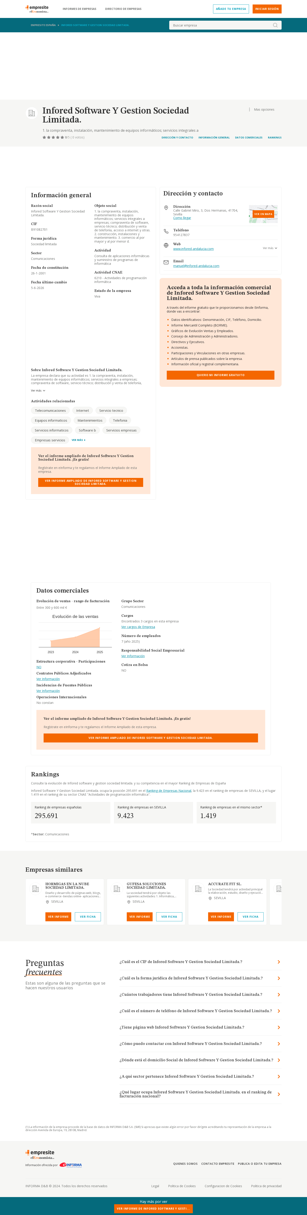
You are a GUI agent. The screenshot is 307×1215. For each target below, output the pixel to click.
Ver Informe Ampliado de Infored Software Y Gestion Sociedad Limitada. (91, 482)
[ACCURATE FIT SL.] (198, 888)
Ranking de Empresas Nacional (168, 790)
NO (38, 667)
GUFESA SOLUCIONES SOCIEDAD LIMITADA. (146, 886)
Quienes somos (185, 1164)
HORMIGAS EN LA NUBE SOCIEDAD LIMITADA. (67, 886)
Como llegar (182, 218)
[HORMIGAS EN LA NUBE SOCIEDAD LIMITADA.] (35, 888)
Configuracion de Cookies (223, 1186)
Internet (82, 410)
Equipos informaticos (51, 420)
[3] (53, 137)
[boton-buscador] (275, 25)
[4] (58, 137)
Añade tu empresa (231, 9)
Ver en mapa (263, 214)
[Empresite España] (38, 9)
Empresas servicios (50, 440)
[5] (62, 137)
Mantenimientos (90, 420)
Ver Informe (58, 917)
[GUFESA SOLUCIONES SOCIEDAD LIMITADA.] (117, 888)
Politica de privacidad (266, 1186)
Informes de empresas (79, 9)
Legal (155, 1186)
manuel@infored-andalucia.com (196, 266)
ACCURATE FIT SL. (225, 884)
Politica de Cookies (182, 1186)
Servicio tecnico (111, 410)
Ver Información (48, 679)
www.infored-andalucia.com (193, 249)
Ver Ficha (88, 917)
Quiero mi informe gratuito (221, 375)
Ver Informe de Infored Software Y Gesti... (153, 1209)
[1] (44, 137)
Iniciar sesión (267, 9)
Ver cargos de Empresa (138, 627)
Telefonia (120, 420)
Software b (87, 430)
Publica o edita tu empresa (260, 1164)
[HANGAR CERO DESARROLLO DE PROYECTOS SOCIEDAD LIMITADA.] (279, 888)
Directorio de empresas (123, 9)
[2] (49, 137)
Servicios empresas (121, 430)
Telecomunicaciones (50, 410)
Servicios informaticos (52, 430)
